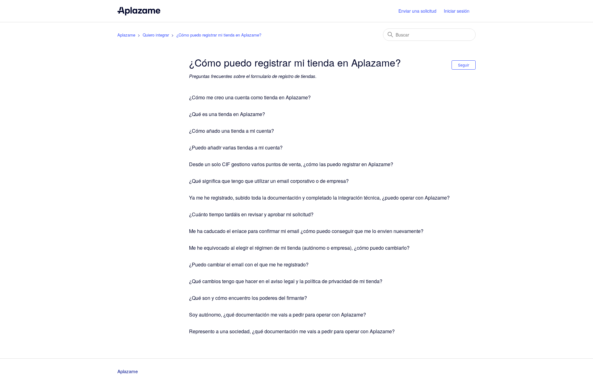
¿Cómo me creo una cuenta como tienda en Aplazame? (250, 97)
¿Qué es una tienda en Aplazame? (227, 114)
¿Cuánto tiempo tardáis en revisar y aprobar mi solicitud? (251, 214)
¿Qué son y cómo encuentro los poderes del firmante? (248, 297)
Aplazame (126, 35)
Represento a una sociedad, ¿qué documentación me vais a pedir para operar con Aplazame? (292, 331)
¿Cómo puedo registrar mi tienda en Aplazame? (218, 35)
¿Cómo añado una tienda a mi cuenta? (231, 130)
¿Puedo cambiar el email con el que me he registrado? (249, 264)
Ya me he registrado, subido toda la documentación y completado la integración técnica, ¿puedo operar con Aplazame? (319, 197)
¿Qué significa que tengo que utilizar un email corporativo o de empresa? (269, 180)
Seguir (463, 64)
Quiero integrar (156, 35)
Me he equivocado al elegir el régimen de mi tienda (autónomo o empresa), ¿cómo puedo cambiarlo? (299, 247)
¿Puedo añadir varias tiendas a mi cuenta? (236, 147)
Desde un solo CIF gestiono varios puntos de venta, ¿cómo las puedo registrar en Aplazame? (291, 164)
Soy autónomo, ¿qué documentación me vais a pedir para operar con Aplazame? (277, 314)
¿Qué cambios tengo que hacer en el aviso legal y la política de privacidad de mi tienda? (285, 281)
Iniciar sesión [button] (456, 11)
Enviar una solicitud (417, 11)
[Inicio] (138, 11)
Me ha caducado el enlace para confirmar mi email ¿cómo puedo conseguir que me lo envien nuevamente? (306, 231)
